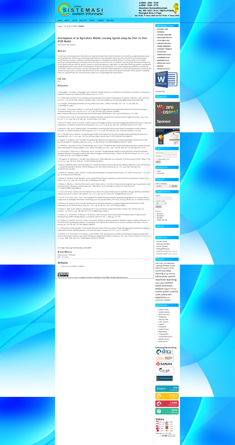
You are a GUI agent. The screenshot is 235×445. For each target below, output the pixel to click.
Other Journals (162, 220)
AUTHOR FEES (161, 52)
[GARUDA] (164, 367)
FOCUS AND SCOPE (163, 40)
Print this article (161, 241)
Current (100, 20)
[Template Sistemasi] (166, 87)
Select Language (161, 183)
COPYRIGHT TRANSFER (164, 49)
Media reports (164, 339)
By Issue (160, 214)
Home (60, 20)
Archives (110, 20)
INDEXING (160, 66)
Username (159, 153)
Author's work (164, 310)
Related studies (164, 312)
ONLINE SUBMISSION (163, 46)
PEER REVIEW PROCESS (164, 37)
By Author (160, 216)
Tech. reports (163, 322)
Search (92, 20)
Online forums (164, 329)
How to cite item (162, 246)
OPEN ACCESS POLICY (164, 54)
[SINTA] (164, 355)
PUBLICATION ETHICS (164, 43)
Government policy (165, 336)
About (67, 20)
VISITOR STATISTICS (163, 69)
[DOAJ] (164, 361)
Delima (81, 26)
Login (74, 20)
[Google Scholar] (164, 373)
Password (158, 156)
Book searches (164, 314)
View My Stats (160, 91)
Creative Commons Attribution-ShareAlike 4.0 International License (103, 277)
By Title (159, 218)
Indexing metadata (163, 244)
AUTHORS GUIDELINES (164, 35)
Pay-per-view (163, 319)
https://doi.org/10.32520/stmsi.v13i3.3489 (76, 248)
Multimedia (163, 332)
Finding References (163, 249)
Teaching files (164, 334)
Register (83, 20)
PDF (59, 81)
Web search (163, 341)
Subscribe (160, 173)
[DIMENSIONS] (164, 382)
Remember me (163, 159)
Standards (162, 327)
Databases (162, 317)
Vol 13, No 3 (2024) (70, 26)
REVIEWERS (160, 32)
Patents (161, 324)
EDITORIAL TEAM (162, 29)
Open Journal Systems (165, 25)
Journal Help (162, 97)
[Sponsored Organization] (167, 126)
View (158, 171)
